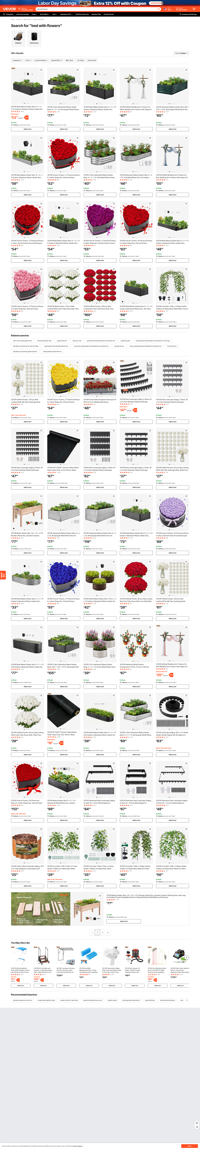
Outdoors (19, 19)
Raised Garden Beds (38, 19)
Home (12, 19)
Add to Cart (27, 129)
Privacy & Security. (78, 1146)
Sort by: (177, 53)
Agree (189, 1146)
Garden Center (27, 19)
